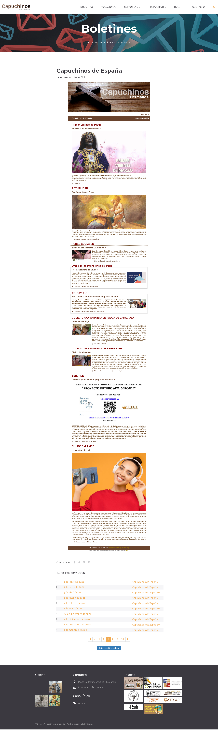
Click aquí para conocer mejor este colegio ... (108, 371)
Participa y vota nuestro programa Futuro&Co (94, 380)
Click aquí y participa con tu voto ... (85, 441)
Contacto (198, 7)
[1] (90, 639)
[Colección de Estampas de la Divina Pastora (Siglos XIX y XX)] (54, 700)
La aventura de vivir (81, 450)
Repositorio (158, 7)
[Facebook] (74, 562)
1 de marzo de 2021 (74, 598)
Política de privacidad (76, 724)
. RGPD (146, 114)
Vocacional (108, 7)
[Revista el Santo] (133, 707)
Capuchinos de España (145, 582)
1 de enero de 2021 (74, 609)
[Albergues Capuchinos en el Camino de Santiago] (133, 696)
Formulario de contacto (91, 687)
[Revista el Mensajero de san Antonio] (153, 693)
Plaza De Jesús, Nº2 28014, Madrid (97, 682)
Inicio (89, 43)
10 (122, 639)
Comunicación (133, 7)
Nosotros (86, 7)
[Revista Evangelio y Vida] (153, 700)
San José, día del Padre (83, 192)
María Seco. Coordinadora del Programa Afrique (95, 297)
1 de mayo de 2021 (74, 587)
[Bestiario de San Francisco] (41, 701)
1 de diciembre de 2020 (77, 619)
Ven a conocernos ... (100, 343)
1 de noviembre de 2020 (77, 625)
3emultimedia (59, 724)
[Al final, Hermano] (133, 683)
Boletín (179, 7)
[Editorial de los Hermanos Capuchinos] (153, 683)
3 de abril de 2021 (73, 593)
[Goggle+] (84, 562)
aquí (127, 550)
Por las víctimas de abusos (85, 270)
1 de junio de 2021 (74, 582)
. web (142, 114)
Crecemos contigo (80, 322)
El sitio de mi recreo (81, 352)
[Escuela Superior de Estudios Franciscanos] (172, 683)
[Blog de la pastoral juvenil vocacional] (153, 709)
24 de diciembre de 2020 (77, 614)
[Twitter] (79, 562)
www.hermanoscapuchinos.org (118, 547)
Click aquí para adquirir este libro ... (85, 542)
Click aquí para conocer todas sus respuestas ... (89, 311)
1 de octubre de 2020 (75, 630)
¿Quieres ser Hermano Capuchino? (89, 248)
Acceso (82, 703)
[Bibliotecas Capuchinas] (172, 693)
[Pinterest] (89, 562)
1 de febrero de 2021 (75, 603)
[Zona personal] (213, 7)
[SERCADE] (172, 700)
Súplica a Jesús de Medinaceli (86, 129)
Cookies (89, 724)
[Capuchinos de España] (159, 582)
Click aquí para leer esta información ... (86, 239)
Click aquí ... (77, 183)
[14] (127, 639)
